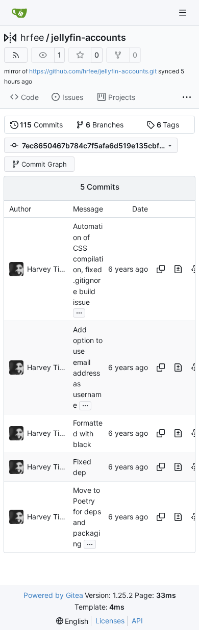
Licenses (110, 620)
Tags (168, 124)
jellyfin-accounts (88, 38)
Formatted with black (88, 433)
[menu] (72, 621)
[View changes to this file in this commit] (178, 269)
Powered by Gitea (53, 595)
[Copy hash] (160, 269)
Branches (104, 124)
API (137, 620)
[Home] (19, 13)
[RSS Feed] (16, 55)
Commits (41, 124)
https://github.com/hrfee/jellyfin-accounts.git (93, 71)
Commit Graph (44, 164)
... (79, 311)
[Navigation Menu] (183, 12)
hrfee (32, 38)
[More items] (187, 97)
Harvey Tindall (47, 269)
